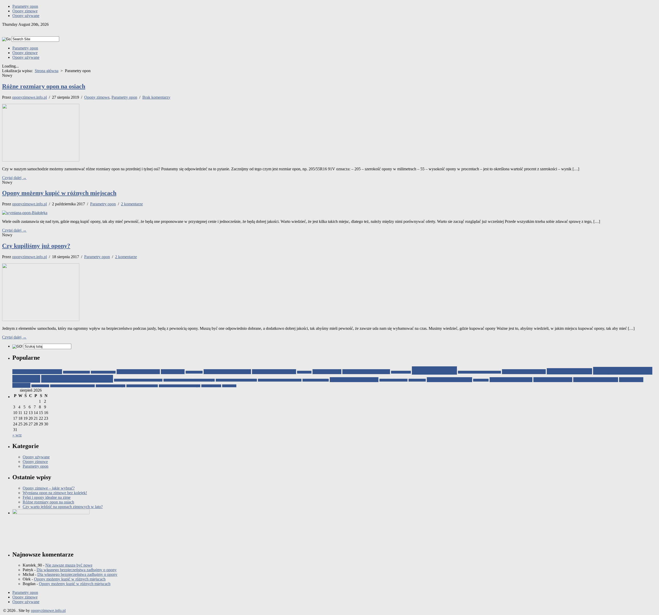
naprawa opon (194, 372)
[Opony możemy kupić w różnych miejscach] (24, 212)
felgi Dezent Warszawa (76, 372)
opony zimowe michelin (524, 371)
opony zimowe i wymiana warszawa (479, 372)
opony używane (327, 371)
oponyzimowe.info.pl (29, 97)
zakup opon (229, 385)
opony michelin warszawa (227, 371)
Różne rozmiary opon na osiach (43, 86)
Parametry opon (25, 6)
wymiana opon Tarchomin (142, 385)
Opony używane (25, 15)
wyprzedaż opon (211, 385)
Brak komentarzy (156, 97)
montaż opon (173, 371)
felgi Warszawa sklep (103, 372)
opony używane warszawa (366, 371)
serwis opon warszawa (315, 380)
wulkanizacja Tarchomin (595, 379)
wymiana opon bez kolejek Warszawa (72, 385)
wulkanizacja (481, 380)
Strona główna (46, 71)
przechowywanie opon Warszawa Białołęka (189, 380)
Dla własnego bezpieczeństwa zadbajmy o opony (77, 570)
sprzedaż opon (417, 380)
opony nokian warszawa (274, 371)
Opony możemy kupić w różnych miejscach (59, 193)
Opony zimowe (25, 11)
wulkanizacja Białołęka (511, 379)
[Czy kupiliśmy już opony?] (40, 319)
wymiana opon (40, 385)
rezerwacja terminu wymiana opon (236, 380)
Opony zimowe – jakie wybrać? (49, 488)
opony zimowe (434, 370)
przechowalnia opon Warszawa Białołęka (138, 380)
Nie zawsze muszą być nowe (68, 565)
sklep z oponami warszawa (354, 379)
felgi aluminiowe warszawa (37, 371)
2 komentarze (132, 204)
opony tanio (304, 372)
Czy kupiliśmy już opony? (36, 245)
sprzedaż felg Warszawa (393, 380)
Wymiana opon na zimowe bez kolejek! (55, 493)
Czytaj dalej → (14, 177)
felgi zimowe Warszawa (138, 371)
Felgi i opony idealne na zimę (47, 497)
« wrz (17, 435)
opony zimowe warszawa (77, 379)
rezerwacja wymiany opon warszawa (279, 380)
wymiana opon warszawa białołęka (179, 385)
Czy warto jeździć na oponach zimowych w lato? (63, 506)
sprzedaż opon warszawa (449, 379)
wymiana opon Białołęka (110, 385)
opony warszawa (401, 372)
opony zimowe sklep (569, 371)
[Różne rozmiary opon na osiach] (40, 160)
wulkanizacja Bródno (552, 379)
